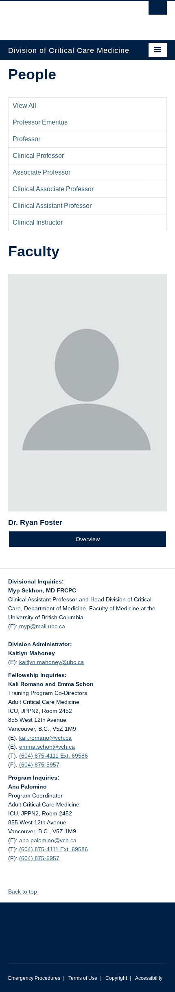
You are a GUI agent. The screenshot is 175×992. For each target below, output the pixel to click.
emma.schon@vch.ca (47, 746)
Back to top (23, 891)
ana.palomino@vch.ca (48, 840)
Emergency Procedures (34, 978)
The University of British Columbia (63, 16)
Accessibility (148, 978)
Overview (88, 539)
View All (24, 105)
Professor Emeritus (40, 122)
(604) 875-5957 (39, 764)
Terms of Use (82, 978)
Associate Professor (41, 172)
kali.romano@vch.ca (45, 737)
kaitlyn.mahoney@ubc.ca (51, 662)
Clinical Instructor (38, 222)
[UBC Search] (158, 10)
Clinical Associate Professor (53, 189)
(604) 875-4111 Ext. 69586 (53, 755)
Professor (26, 138)
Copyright (116, 978)
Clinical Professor (38, 155)
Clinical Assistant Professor (52, 205)
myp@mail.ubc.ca (42, 626)
